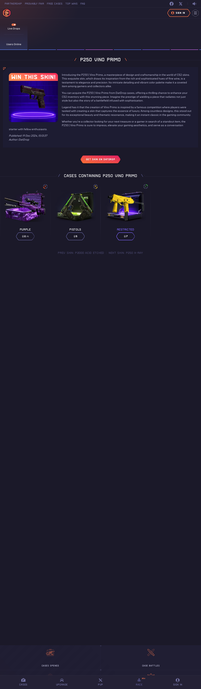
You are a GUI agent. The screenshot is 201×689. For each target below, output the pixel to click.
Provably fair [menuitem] (34, 3)
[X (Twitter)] (181, 4)
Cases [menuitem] (23, 684)
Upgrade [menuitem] (62, 684)
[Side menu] (195, 13)
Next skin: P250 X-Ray (126, 253)
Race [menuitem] (140, 681)
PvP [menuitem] (102, 681)
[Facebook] (172, 4)
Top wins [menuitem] (71, 3)
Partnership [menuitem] (13, 3)
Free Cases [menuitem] (54, 3)
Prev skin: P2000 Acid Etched (81, 253)
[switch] (194, 4)
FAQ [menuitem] (82, 3)
